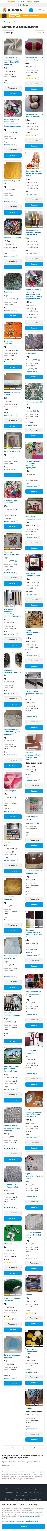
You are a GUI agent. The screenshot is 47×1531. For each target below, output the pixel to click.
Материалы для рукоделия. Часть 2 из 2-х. (34, 693)
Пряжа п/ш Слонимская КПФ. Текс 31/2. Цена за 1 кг (33, 933)
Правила (38, 1489)
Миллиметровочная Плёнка (12, 393)
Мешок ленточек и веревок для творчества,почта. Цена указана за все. (12, 122)
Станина (28, 1408)
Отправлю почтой (10, 142)
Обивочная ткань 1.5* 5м (34, 403)
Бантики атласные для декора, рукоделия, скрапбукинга (32, 464)
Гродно (29, 1462)
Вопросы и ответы (13, 1492)
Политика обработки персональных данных (23, 1499)
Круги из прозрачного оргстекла (12, 1356)
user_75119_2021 (9, 359)
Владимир (29, 1071)
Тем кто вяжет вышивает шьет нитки (31, 1351)
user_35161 (29, 534)
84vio (5, 80)
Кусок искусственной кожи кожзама (34, 872)
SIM (5, 974)
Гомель (21, 1462)
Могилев (5, 1465)
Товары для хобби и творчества (15, 22)
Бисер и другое (31, 816)
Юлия (6, 467)
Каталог (37, 1492)
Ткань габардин (10, 791)
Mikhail (6, 412)
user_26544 (29, 422)
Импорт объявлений (30, 16)
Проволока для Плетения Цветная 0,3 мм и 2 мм (33, 232)
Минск (37, 1462)
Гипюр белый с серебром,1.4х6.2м (11, 1186)
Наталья (28, 75)
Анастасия (7, 518)
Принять (23, 1526)
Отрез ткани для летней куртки (10, 957)
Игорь (6, 308)
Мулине (28, 1294)
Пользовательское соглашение (19, 1489)
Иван (5, 632)
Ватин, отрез (30, 353)
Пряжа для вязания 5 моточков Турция (34, 59)
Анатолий (28, 952)
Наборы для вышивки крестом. (33, 518)
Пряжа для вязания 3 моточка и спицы (34, 115)
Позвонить (12, 88)
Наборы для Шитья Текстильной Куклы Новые (33, 173)
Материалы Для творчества (10, 502)
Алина (6, 1033)
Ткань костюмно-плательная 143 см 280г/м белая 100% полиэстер (11, 61)
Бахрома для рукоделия (9, 898)
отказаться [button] (14, 1521)
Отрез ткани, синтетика (9, 342)
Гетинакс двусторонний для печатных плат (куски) (32, 756)
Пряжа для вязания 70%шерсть (12, 1299)
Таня (27, 1134)
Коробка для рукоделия (30, 1052)
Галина (27, 1426)
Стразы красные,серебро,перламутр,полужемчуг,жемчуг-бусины (34, 1176)
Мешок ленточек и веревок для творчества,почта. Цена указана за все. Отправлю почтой (33, 294)
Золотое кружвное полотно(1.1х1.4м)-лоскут (33, 1235)
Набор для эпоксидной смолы (12, 1014)
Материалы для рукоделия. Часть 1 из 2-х (13, 672)
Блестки (7, 842)
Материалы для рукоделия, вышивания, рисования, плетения (12, 612)
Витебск (12, 1462)
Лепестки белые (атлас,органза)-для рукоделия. (12, 1128)
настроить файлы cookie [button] (29, 1521)
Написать (13, 94)
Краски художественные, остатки (32, 632)
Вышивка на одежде (12, 451)
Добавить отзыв (9, 83)
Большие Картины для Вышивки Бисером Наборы (11, 1068)
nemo (27, 891)
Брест (4, 1462)
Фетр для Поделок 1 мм (12, 182)
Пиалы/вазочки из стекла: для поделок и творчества (12, 732)
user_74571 (7, 809)
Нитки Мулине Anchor (12, 238)
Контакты (28, 1492)
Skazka (27, 191)
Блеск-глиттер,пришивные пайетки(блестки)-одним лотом (33, 1113)
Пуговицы (8, 292)
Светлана (7, 1375)
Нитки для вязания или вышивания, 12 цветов (33, 994)
